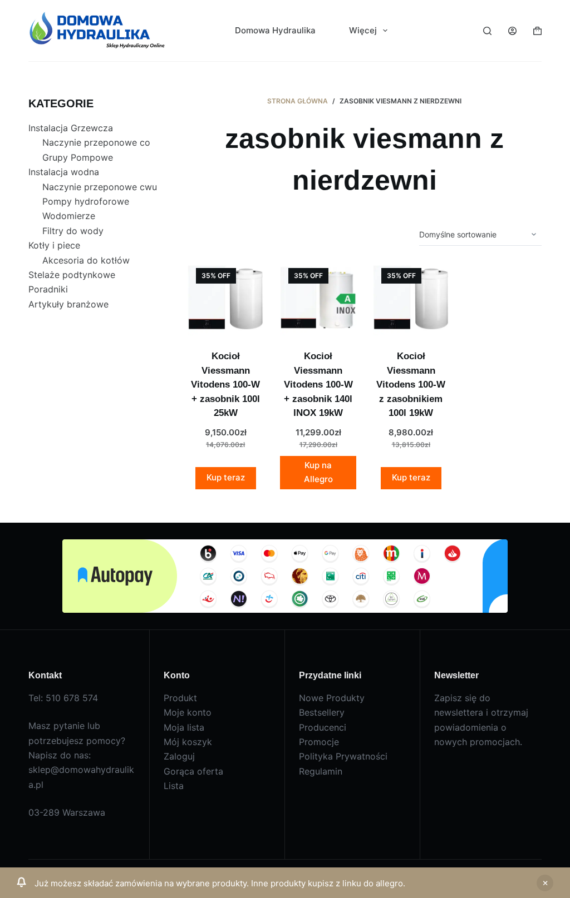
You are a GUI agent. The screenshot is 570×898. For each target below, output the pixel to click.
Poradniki (48, 289)
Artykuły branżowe (68, 304)
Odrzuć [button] (545, 883)
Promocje (319, 741)
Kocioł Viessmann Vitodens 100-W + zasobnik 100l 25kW (225, 384)
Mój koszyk (188, 741)
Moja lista (184, 727)
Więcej (363, 30)
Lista (174, 785)
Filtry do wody (73, 230)
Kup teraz (226, 477)
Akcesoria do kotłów (86, 260)
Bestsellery (322, 712)
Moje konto (188, 712)
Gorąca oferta (193, 771)
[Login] (512, 31)
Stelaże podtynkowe (71, 274)
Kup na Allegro (318, 472)
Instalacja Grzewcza (70, 127)
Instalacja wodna (63, 171)
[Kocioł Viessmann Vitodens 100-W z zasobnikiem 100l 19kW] (411, 297)
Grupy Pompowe (77, 157)
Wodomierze (68, 215)
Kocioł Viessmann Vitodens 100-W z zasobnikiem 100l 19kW (410, 384)
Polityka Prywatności (343, 756)
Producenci (322, 727)
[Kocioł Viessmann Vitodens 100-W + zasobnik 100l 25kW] (225, 297)
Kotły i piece (54, 245)
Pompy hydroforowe (85, 201)
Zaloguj (179, 756)
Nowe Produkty (332, 697)
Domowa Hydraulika (275, 30)
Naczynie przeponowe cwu (99, 186)
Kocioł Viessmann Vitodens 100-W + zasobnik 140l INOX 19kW (318, 384)
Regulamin (320, 771)
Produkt (180, 697)
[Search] (487, 31)
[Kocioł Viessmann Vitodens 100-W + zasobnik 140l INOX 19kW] (318, 297)
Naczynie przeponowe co (96, 142)
